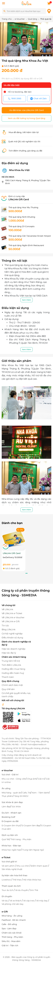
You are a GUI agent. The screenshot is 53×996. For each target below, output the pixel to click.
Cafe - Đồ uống (9, 924)
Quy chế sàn (8, 689)
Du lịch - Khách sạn (11, 812)
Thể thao (17, 879)
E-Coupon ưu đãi (10, 821)
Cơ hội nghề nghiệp (12, 633)
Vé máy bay (42, 900)
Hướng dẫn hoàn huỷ (13, 673)
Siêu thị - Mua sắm (11, 941)
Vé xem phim (8, 866)
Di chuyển (7, 896)
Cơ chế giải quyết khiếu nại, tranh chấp (16, 695)
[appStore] (25, 720)
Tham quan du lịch (11, 886)
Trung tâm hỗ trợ (11, 661)
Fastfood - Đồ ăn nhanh (14, 920)
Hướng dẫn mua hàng (13, 669)
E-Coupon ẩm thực (11, 825)
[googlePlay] (25, 714)
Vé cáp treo (29, 900)
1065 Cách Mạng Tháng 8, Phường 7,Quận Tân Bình (27, 182)
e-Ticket (6, 857)
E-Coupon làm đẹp (31, 825)
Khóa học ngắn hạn (11, 850)
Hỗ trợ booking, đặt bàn (20, 92)
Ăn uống (6, 788)
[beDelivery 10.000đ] (13, 538)
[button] (22, 50)
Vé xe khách (16, 900)
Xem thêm (26, 300)
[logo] (26, 3)
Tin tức (5, 625)
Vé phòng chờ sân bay (12, 904)
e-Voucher (7, 770)
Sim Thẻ (34, 890)
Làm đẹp (6, 806)
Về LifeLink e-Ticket (12, 613)
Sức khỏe (16, 806)
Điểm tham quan (39, 866)
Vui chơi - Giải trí (10, 774)
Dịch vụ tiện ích (10, 835)
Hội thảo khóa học (32, 879)
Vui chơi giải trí (9, 861)
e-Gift (5, 911)
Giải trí (41, 779)
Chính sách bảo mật (12, 685)
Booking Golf (8, 817)
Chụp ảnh (32, 779)
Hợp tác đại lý (9, 652)
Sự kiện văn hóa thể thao (14, 875)
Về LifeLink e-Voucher (13, 617)
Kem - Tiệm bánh (40, 792)
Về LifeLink (7, 609)
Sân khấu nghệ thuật (12, 869)
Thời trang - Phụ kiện (21, 839)
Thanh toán (8, 677)
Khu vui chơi (23, 866)
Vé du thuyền (22, 890)
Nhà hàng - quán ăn (11, 792)
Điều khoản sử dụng (12, 637)
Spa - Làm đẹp (9, 928)
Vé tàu (5, 900)
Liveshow (6, 879)
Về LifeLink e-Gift (11, 621)
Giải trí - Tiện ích (10, 945)
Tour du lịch (8, 890)
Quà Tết (5, 839)
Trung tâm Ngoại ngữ (33, 850)
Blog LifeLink (8, 629)
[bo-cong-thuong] (10, 727)
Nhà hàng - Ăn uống (12, 915)
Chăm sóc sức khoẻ (11, 932)
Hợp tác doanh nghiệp (13, 648)
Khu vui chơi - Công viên (14, 779)
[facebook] (3, 704)
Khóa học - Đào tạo (11, 845)
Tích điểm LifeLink (11, 665)
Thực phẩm (7, 796)
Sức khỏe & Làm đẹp (12, 802)
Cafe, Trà (26, 792)
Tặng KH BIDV (21, 796)
